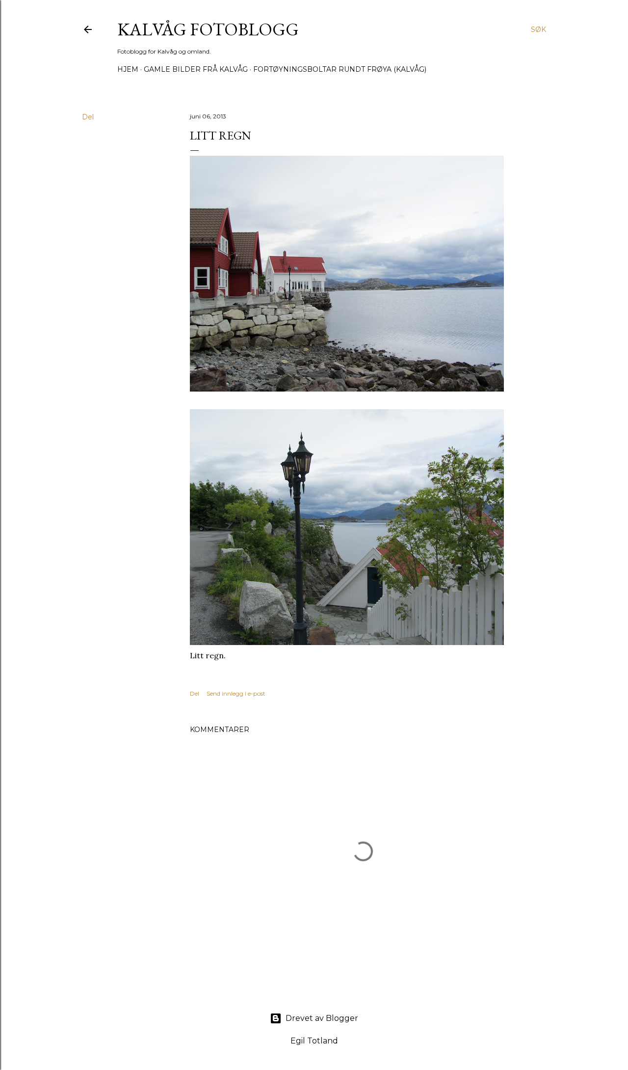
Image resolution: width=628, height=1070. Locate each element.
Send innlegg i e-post (236, 693)
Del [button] (88, 117)
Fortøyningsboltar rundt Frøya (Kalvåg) (339, 69)
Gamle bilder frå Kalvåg (196, 69)
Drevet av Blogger (322, 1018)
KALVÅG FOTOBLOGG (208, 29)
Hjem (127, 69)
